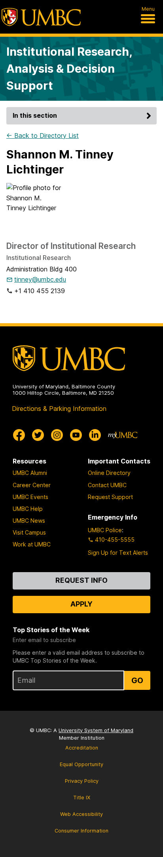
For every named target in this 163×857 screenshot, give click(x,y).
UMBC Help (28, 508)
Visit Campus (29, 532)
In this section (35, 115)
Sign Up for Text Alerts (118, 552)
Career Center (32, 485)
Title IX (81, 797)
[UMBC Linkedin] (95, 435)
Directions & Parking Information (59, 408)
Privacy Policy (82, 781)
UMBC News (29, 520)
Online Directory (109, 472)
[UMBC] (41, 17)
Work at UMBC (32, 544)
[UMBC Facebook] (19, 435)
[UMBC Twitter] (38, 435)
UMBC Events (30, 496)
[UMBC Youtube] (76, 435)
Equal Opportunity (81, 764)
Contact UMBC (107, 485)
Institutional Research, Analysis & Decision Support (69, 68)
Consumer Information (81, 831)
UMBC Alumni (30, 472)
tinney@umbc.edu (40, 279)
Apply (81, 604)
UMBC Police (105, 530)
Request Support (110, 496)
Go (137, 680)
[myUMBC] (122, 435)
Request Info (81, 580)
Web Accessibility (81, 814)
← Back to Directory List (42, 135)
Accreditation (81, 748)
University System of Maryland (96, 730)
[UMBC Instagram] (57, 435)
